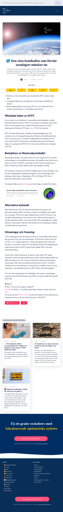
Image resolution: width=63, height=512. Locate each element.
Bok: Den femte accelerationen (42, 473)
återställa (25, 184)
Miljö (24, 302)
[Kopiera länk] (53, 90)
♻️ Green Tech (8, 475)
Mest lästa (36, 475)
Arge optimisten (38, 469)
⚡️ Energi (6, 467)
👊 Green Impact (8, 473)
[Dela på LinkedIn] (32, 90)
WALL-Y (26, 79)
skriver (32, 128)
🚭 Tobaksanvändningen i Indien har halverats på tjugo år (16, 390)
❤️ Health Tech (8, 477)
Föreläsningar (37, 471)
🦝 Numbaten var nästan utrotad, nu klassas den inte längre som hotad (46, 346)
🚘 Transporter (8, 490)
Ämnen (36, 477)
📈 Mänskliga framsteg (12, 302)
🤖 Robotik (7, 484)
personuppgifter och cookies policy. (42, 443)
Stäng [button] (58, 3)
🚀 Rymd (6, 486)
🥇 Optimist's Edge (9, 482)
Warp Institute (37, 482)
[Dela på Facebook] (21, 90)
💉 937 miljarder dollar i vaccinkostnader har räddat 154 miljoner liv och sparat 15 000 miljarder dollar (15, 347)
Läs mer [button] (42, 3)
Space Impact (7, 488)
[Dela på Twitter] (11, 90)
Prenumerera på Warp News (31, 439)
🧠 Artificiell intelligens (10, 465)
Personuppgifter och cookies (41, 480)
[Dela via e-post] (42, 90)
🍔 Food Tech (7, 471)
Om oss (36, 465)
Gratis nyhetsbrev (38, 467)
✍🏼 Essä (6, 469)
